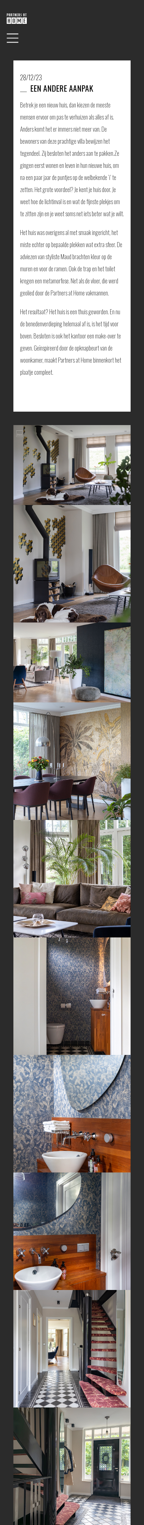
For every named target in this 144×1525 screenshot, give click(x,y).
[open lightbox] (72, 465)
